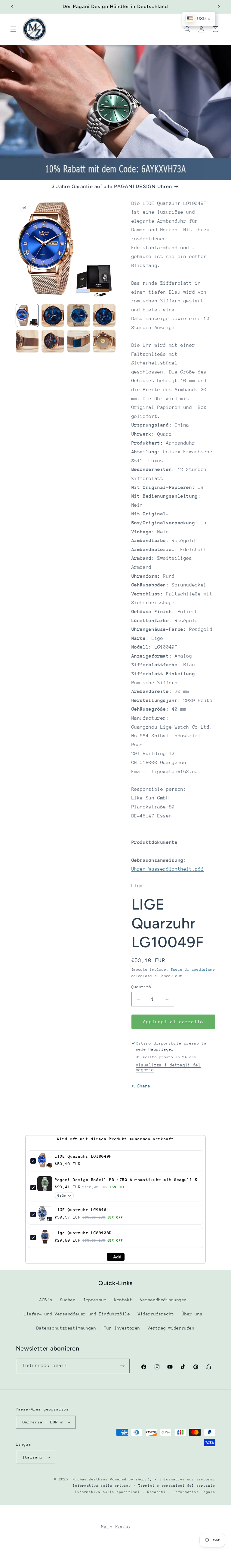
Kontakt (123, 1299)
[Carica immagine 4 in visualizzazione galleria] (104, 315)
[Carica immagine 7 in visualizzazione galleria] (78, 341)
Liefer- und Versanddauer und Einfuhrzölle (77, 1314)
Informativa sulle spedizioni (107, 1492)
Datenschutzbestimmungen (66, 1328)
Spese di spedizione (193, 969)
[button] (13, 29)
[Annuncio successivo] (219, 6)
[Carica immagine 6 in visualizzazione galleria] (53, 341)
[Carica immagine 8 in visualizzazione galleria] (104, 341)
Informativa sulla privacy (102, 1486)
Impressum (95, 1299)
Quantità (141, 987)
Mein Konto (115, 1527)
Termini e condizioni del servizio (176, 1486)
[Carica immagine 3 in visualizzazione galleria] (78, 315)
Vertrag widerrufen (171, 1328)
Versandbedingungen (163, 1299)
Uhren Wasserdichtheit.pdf (167, 869)
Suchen (68, 1299)
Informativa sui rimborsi (187, 1479)
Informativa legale (194, 1492)
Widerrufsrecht (156, 1314)
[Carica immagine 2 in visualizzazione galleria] (53, 315)
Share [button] (143, 1086)
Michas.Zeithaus (91, 1479)
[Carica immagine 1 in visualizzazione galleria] (27, 315)
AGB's (45, 1299)
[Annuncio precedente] (12, 6)
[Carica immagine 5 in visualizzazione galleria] (27, 341)
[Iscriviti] (122, 1366)
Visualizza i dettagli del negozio (168, 1067)
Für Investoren (122, 1328)
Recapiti (156, 1492)
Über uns (192, 1314)
